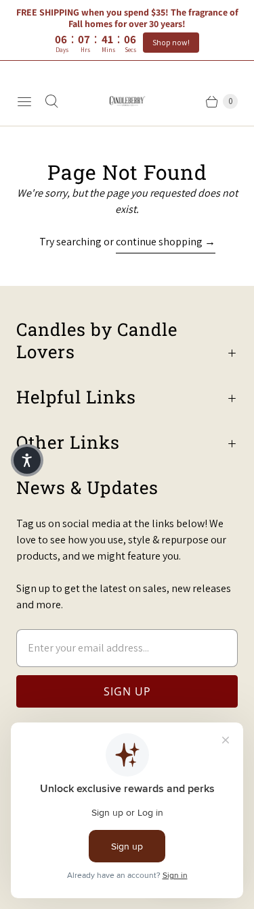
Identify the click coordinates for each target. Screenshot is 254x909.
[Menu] (24, 101)
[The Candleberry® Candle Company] (127, 101)
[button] (27, 460)
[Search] (51, 101)
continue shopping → (165, 242)
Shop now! (171, 42)
